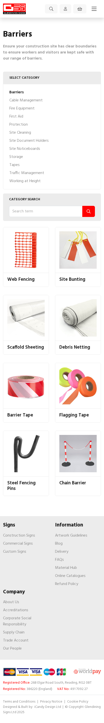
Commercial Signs (18, 544)
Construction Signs (19, 536)
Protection (18, 124)
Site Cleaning (20, 132)
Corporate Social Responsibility (17, 621)
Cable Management (26, 100)
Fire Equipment (22, 108)
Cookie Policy (77, 701)
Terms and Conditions (19, 701)
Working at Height (25, 181)
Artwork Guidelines (71, 536)
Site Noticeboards (24, 149)
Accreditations (15, 610)
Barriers (16, 92)
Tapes (14, 165)
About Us (11, 602)
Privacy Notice (51, 701)
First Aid (16, 116)
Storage (16, 157)
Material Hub (66, 568)
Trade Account (16, 640)
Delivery (61, 552)
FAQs (59, 560)
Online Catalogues (70, 576)
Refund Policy (66, 584)
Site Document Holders (29, 140)
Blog (59, 544)
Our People (12, 649)
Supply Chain (13, 632)
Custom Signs (14, 552)
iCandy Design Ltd (48, 707)
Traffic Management (26, 173)
